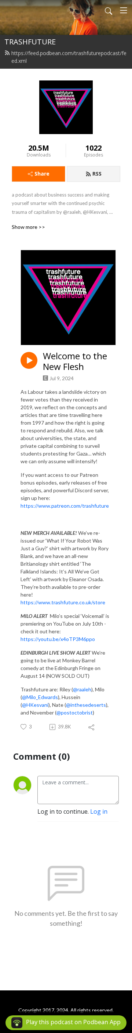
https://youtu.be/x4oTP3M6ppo (58, 639)
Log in (98, 811)
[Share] (92, 727)
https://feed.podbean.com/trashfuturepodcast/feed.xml (68, 57)
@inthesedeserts (86, 705)
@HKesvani (35, 705)
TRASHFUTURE (30, 42)
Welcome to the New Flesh (75, 361)
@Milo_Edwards (40, 697)
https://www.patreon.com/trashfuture (65, 506)
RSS (97, 173)
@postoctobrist (74, 712)
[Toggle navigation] (123, 10)
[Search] (108, 10)
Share (42, 173)
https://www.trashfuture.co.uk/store (63, 602)
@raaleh (82, 689)
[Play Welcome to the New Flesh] (29, 360)
